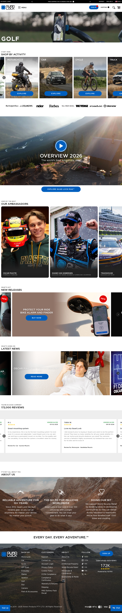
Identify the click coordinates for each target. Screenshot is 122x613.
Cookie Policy (47, 571)
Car (22, 560)
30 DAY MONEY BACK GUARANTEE (60, 1)
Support (101, 1)
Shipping (104, 7)
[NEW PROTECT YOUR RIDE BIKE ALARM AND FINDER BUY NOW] (61, 335)
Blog (63, 560)
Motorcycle (25, 557)
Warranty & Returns (49, 584)
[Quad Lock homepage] (8, 9)
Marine (24, 574)
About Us (65, 557)
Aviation (24, 578)
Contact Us (46, 560)
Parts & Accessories (29, 592)
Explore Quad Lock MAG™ (61, 189)
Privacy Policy (47, 567)
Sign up (5, 608)
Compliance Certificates (46, 579)
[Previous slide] (33, 1)
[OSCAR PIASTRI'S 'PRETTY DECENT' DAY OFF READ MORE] (61, 394)
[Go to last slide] (4, 77)
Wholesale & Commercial (67, 572)
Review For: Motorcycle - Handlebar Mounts (78, 447)
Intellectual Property (70, 564)
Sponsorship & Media (70, 577)
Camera (24, 588)
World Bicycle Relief (70, 567)
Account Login (47, 564)
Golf (23, 581)
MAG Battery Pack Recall (49, 592)
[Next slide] (89, 1)
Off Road (25, 567)
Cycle (23, 564)
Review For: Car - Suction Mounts (19, 445)
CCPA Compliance (48, 574)
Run (23, 585)
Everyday (25, 571)
